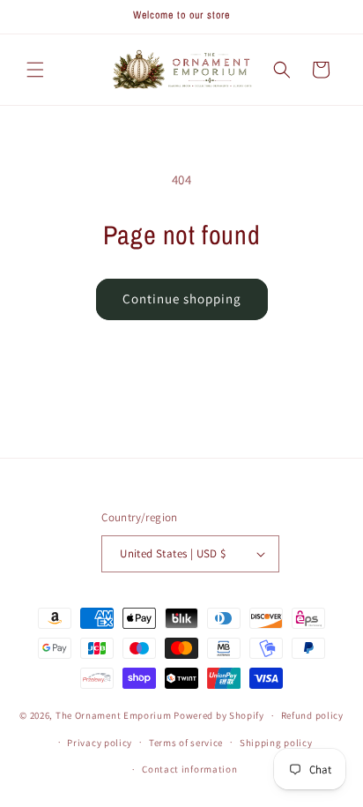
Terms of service (186, 742)
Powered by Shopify (219, 715)
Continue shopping (181, 298)
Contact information (189, 769)
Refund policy (312, 715)
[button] (35, 69)
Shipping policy (276, 742)
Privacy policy (99, 742)
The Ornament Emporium (114, 715)
